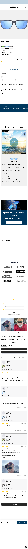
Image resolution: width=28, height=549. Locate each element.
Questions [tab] (11, 346)
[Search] (22, 7)
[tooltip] (18, 332)
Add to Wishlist (13, 69)
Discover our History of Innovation (14, 222)
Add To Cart (22, 522)
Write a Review (17, 353)
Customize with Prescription (14, 66)
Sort (15, 357)
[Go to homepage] (14, 7)
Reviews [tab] (4, 346)
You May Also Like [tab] (5, 240)
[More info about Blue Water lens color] (11, 54)
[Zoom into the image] (14, 24)
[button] (1, 2)
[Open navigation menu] (2, 7)
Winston (7, 393)
